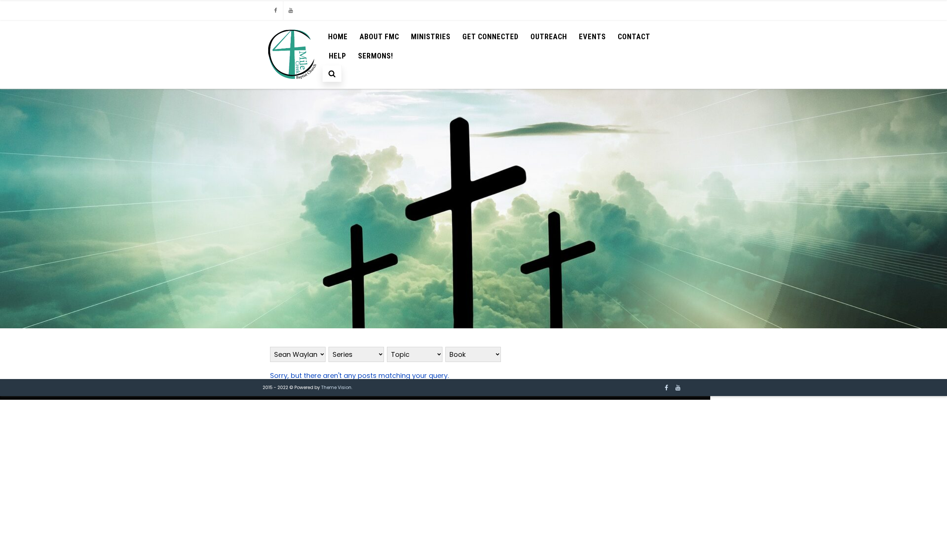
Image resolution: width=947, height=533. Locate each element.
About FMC (379, 36)
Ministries (431, 36)
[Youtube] (290, 10)
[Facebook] (275, 10)
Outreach (548, 36)
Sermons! (375, 55)
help (337, 55)
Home (338, 36)
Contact (634, 36)
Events (592, 36)
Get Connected (490, 36)
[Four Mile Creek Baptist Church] (292, 85)
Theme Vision (336, 387)
